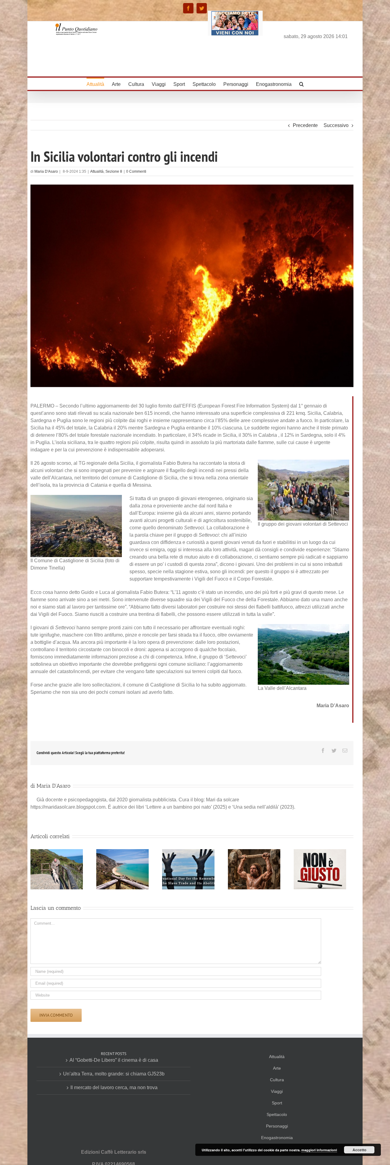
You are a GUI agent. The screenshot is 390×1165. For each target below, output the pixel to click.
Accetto (359, 1150)
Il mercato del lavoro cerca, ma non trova (114, 1087)
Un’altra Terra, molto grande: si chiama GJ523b (114, 1073)
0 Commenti (136, 171)
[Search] (301, 84)
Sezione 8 (113, 171)
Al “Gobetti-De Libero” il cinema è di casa (113, 1060)
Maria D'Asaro (46, 171)
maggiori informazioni (319, 1150)
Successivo (336, 125)
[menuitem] (99, 84)
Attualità (97, 171)
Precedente (305, 125)
